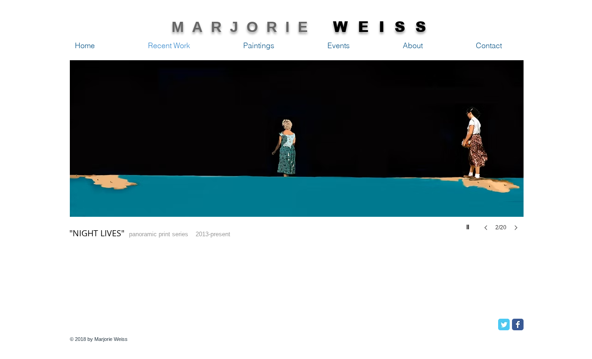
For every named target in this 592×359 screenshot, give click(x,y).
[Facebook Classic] (518, 324)
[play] (469, 225)
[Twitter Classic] (504, 324)
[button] (297, 154)
